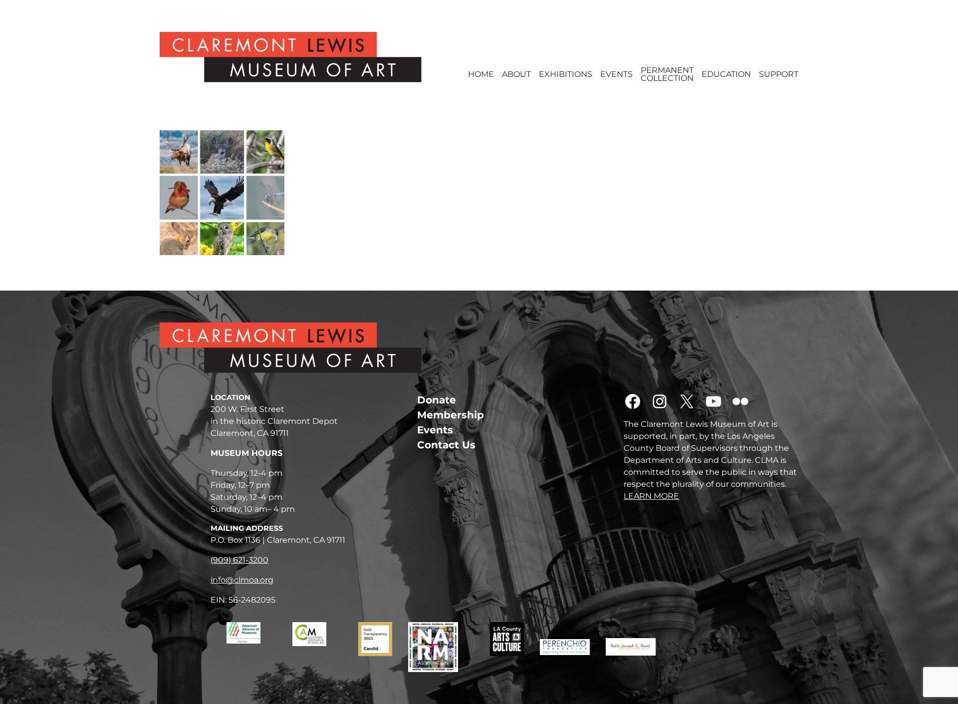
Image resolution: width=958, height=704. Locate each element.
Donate (436, 400)
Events (616, 74)
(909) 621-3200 (239, 560)
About (516, 74)
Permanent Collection (667, 74)
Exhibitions (565, 74)
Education (726, 74)
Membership (450, 415)
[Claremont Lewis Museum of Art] (306, 57)
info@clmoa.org (242, 580)
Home (481, 74)
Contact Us (446, 445)
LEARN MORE (651, 496)
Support (778, 74)
